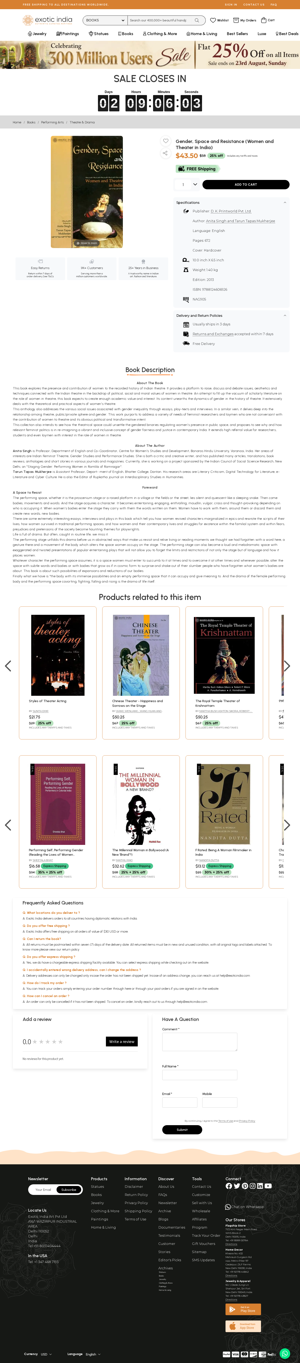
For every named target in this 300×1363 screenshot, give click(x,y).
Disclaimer (134, 1187)
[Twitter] (237, 1187)
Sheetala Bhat (43, 860)
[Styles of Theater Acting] (57, 695)
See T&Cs (48, 276)
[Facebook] (229, 1187)
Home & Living (103, 1227)
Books (31, 122)
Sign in (231, 4)
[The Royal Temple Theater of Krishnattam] (224, 695)
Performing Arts (52, 122)
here (128, 989)
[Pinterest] (245, 1187)
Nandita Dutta (209, 860)
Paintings (99, 1219)
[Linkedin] (260, 1187)
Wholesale (201, 1211)
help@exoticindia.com (235, 975)
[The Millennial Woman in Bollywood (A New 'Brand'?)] (141, 844)
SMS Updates (203, 1260)
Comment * (171, 1029)
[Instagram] (253, 1187)
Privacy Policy (247, 1120)
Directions (231, 1244)
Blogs (163, 1219)
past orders (162, 989)
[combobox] (160, 20)
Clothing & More (105, 1211)
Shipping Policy (138, 1211)
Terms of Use (225, 1120)
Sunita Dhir (40, 711)
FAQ (274, 4)
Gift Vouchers (203, 1244)
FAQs (162, 1195)
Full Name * (170, 1066)
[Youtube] (268, 1187)
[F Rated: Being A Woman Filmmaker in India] (224, 844)
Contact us (254, 4)
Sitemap (199, 1252)
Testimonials (169, 1236)
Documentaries (171, 1227)
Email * (167, 1094)
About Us (166, 1187)
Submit (182, 1130)
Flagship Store (236, 1225)
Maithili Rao (124, 860)
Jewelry (97, 1203)
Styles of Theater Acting (47, 701)
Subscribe (68, 1190)
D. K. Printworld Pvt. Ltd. (231, 211)
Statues (97, 1187)
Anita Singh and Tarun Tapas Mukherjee (240, 221)
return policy (70, 949)
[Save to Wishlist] (165, 142)
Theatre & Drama (82, 122)
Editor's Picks (169, 1260)
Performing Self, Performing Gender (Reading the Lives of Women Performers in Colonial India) (56, 854)
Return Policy (136, 1195)
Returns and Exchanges (213, 334)
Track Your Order (206, 1236)
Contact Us (201, 1187)
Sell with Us (202, 1203)
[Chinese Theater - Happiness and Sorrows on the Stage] (141, 695)
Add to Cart (246, 184)
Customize (201, 1195)
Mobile (207, 1094)
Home (17, 122)
